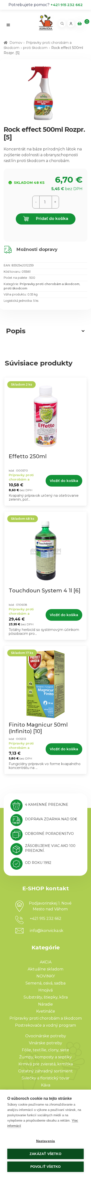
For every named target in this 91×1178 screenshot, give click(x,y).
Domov (15, 42)
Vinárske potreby (45, 1043)
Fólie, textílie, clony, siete (45, 1050)
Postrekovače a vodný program (45, 1025)
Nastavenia (45, 1141)
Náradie (45, 1004)
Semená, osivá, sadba (45, 983)
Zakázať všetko (45, 1154)
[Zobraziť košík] (79, 23)
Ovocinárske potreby (45, 1036)
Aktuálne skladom (45, 969)
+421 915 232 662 (66, 4)
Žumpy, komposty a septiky (45, 1057)
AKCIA (45, 962)
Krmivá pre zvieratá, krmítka (45, 1064)
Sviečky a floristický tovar (46, 1078)
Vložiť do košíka (64, 481)
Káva (45, 1085)
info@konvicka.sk (46, 930)
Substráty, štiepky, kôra (46, 997)
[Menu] (8, 25)
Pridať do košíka (51, 218)
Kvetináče (45, 1011)
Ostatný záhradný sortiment (45, 1071)
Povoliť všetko (45, 1167)
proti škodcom (35, 48)
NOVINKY (45, 976)
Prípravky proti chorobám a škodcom (49, 284)
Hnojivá (45, 990)
